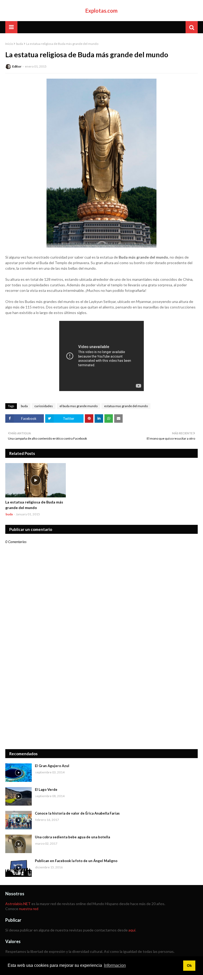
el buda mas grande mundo (78, 406)
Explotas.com (101, 10)
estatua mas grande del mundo (126, 406)
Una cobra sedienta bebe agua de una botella (72, 837)
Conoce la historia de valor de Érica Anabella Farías (77, 813)
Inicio (9, 44)
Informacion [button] (115, 965)
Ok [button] (189, 965)
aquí (131, 930)
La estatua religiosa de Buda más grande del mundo (34, 505)
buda (19, 44)
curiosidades (43, 406)
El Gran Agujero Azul (52, 766)
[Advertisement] (101, 704)
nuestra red (28, 908)
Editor (16, 66)
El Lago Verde (46, 789)
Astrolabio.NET (18, 903)
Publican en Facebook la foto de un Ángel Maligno (76, 861)
